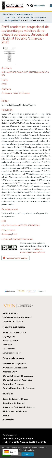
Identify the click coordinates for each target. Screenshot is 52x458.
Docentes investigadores (14, 363)
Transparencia (9, 348)
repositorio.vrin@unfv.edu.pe (18, 438)
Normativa (7, 344)
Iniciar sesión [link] (39, 5)
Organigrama (9, 336)
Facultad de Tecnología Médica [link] (35, 17)
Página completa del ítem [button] (16, 258)
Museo (6, 415)
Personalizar (27, 454)
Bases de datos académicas (15, 399)
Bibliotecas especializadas (15, 411)
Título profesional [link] (12, 17)
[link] (26, 74)
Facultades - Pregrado (13, 384)
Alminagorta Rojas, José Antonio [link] (16, 93)
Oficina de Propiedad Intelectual (18, 376)
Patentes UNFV (10, 372)
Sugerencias (8, 419)
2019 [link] (4, 84)
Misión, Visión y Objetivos (14, 332)
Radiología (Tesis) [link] (12, 20)
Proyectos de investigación (15, 368)
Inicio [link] (4, 14)
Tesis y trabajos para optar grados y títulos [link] (21, 14)
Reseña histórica (10, 340)
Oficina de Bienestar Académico (17, 380)
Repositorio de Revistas (13, 403)
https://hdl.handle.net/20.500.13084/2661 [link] (21, 225)
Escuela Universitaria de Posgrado (18, 388)
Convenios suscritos (12, 353)
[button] (13, 5)
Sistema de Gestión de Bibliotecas (19, 407)
